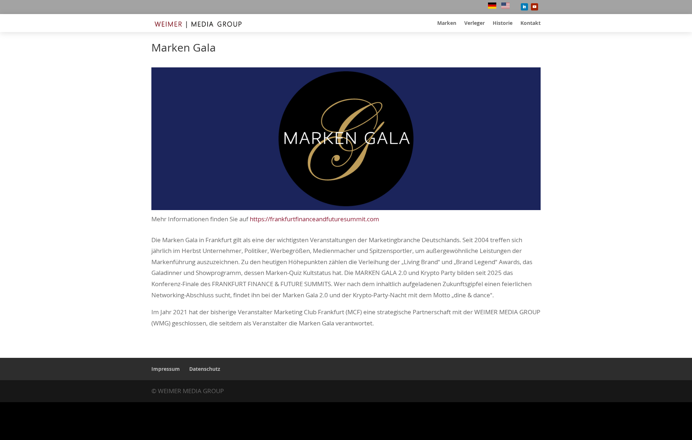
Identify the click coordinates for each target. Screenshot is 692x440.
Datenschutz (204, 368)
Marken (446, 23)
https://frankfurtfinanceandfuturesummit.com (314, 219)
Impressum (165, 368)
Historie (503, 23)
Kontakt (530, 23)
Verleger (474, 23)
